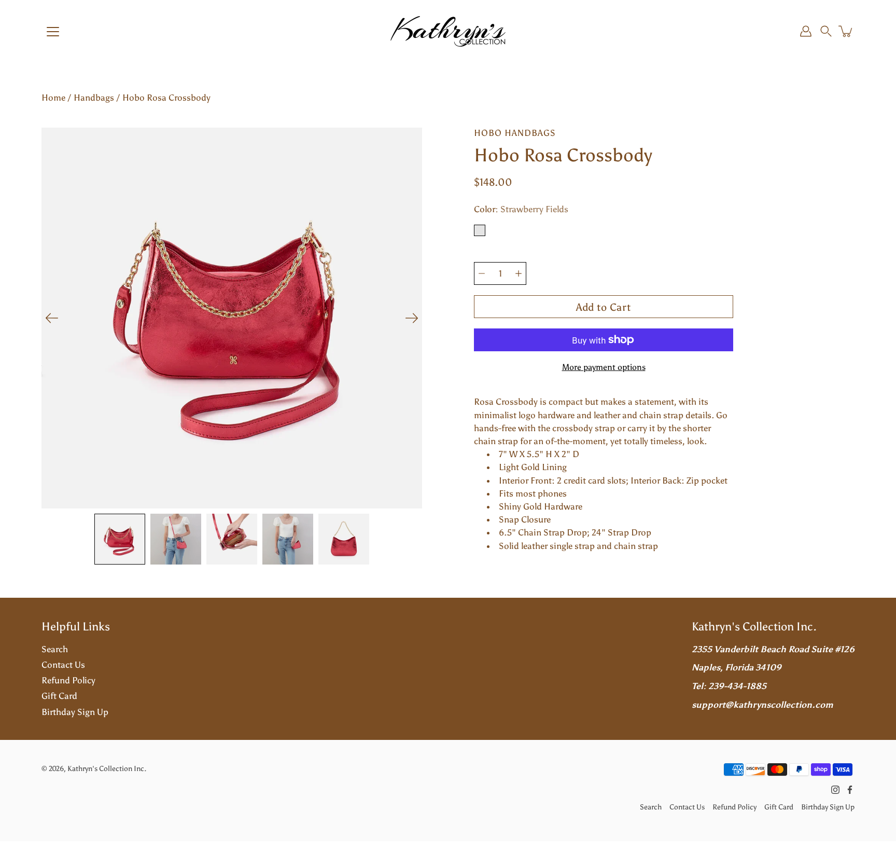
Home (53, 97)
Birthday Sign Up (74, 712)
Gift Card (59, 696)
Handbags (94, 97)
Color (521, 209)
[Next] (411, 318)
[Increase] (518, 273)
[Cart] (846, 31)
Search (54, 649)
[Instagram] (835, 790)
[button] (826, 31)
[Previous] (51, 318)
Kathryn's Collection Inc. (106, 768)
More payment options (604, 367)
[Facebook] (850, 790)
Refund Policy (68, 680)
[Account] (805, 31)
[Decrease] (481, 273)
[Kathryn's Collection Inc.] (448, 31)
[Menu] (52, 32)
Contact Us (63, 664)
